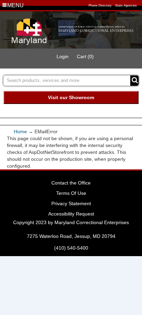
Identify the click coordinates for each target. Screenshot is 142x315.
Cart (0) (85, 56)
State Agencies (126, 5)
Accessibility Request (71, 214)
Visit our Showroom (71, 97)
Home (21, 131)
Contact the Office (71, 183)
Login (63, 56)
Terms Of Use (71, 193)
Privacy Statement (71, 203)
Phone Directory (100, 5)
